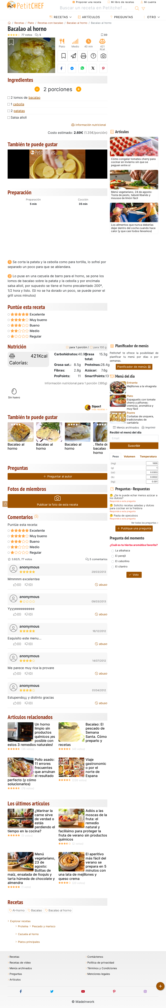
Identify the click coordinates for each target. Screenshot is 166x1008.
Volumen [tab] (129, 456)
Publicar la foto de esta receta (57, 504)
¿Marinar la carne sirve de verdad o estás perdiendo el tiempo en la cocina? (31, 821)
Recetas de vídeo (20, 962)
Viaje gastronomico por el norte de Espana (96, 768)
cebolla (18, 104)
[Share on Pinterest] (103, 68)
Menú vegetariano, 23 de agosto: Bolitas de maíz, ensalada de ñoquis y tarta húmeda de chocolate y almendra (31, 868)
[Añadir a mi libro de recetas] (63, 56)
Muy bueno (38, 320)
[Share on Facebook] (62, 68)
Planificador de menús (132, 366)
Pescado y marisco (43, 926)
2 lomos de (25, 98)
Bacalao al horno (16, 446)
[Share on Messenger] (72, 68)
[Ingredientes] (5, 504)
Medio (34, 331)
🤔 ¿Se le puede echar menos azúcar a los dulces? (133, 497)
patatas (19, 111)
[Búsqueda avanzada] (143, 8)
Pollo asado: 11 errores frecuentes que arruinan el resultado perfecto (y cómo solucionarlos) (31, 772)
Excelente (37, 314)
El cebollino (122, 561)
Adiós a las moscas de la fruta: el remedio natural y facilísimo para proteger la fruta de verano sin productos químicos (83, 825)
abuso (102, 584)
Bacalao (36, 910)
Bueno (34, 325)
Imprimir (150, 427)
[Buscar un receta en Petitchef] (137, 8)
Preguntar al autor (59, 476)
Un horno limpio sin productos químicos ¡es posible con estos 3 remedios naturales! (31, 734)
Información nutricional (90, 125)
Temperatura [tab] (148, 456)
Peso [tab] (116, 456)
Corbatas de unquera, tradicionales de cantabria (140, 419)
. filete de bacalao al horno (101, 448)
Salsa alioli (19, 117)
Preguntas (123, 17)
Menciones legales (98, 973)
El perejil (120, 555)
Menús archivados (127, 427)
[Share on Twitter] (93, 68)
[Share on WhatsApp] (82, 68)
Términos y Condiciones (102, 968)
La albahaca (122, 550)
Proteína (23, 926)
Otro (151, 17)
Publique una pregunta (135, 528)
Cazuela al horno (28, 934)
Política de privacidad (100, 962)
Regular (35, 336)
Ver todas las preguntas (143, 522)
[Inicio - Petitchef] (9, 22)
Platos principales (29, 941)
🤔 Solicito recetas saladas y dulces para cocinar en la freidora (132, 507)
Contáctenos (95, 956)
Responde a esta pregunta (123, 501)
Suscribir (134, 445)
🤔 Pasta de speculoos (124, 515)
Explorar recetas (20, 921)
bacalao (34, 98)
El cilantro (121, 566)
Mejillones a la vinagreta (141, 386)
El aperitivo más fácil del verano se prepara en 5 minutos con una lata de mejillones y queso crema (82, 866)
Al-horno (18, 910)
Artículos (90, 17)
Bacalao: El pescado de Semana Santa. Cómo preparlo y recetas (83, 734)
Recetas (60, 17)
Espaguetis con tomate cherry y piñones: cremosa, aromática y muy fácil (141, 404)
